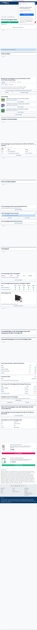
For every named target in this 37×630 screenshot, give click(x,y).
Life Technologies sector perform (13, 153)
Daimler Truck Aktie (11, 477)
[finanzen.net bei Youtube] (15, 486)
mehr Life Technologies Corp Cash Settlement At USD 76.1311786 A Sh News (18, 90)
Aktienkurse (7, 471)
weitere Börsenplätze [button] (18, 209)
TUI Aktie (9, 475)
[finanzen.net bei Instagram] (11, 486)
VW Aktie (27, 475)
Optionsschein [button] (9, 402)
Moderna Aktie (22, 478)
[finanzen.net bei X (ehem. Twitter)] (17, 486)
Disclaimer (26, 491)
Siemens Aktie (18, 475)
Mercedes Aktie (21, 477)
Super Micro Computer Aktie (29, 478)
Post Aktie (14, 472)
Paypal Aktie (8, 478)
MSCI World (32, 471)
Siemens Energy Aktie (4, 475)
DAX (10, 471)
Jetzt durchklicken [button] (21, 101)
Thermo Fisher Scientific (5, 371)
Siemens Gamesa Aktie (4, 472)
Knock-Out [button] (27, 402)
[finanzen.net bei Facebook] (13, 486)
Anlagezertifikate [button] (18, 400)
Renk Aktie (16, 477)
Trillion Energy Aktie (17, 473)
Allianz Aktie (13, 475)
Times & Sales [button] (27, 217)
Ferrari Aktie (32, 477)
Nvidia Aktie (28, 473)
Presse (2, 491)
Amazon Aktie (23, 473)
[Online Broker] (6, 3)
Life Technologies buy (11, 151)
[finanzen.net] (6, 2)
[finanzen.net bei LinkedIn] (19, 486)
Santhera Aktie (11, 473)
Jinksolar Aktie (31, 476)
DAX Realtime (14, 471)
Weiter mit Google (27, 14)
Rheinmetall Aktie (3, 474)
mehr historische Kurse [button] (19, 223)
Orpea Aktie (10, 472)
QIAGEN (2, 372)
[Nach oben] (34, 629)
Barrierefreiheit (26, 495)
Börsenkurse (3, 471)
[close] (33, 4)
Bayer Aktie (12, 474)
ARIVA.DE (34, 501)
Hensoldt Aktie (3, 478)
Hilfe (13, 489)
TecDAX (20, 471)
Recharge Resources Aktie (5, 473)
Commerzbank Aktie (30, 474)
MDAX (17, 471)
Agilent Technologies (4, 369)
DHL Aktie (16, 474)
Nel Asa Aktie (10, 476)
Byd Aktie (31, 475)
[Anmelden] (35, 3)
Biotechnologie (16, 427)
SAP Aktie (6, 477)
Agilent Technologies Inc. (5, 287)
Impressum (26, 489)
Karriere (2, 490)
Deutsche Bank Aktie (4, 476)
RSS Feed (6, 92)
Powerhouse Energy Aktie (20, 472)
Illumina (2, 367)
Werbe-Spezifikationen (16, 491)
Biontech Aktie (25, 476)
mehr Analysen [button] (18, 155)
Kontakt (2, 489)
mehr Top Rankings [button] (18, 114)
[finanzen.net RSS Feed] (25, 486)
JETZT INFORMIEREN (18, 453)
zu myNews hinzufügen (24, 92)
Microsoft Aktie (14, 476)
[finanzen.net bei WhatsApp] (23, 486)
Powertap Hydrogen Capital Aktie (30, 472)
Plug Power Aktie (20, 476)
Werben (14, 490)
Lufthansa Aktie (23, 475)
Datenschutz (26, 490)
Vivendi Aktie (17, 478)
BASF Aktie (20, 474)
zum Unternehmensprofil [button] (18, 415)
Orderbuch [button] (10, 217)
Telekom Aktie (12, 478)
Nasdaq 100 (28, 471)
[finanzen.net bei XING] (21, 486)
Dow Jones (23, 471)
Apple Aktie (2, 477)
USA (14, 425)
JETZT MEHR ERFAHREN (18, 465)
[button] (18, 306)
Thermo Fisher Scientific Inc (6, 289)
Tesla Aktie (8, 474)
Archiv (23, 88)
